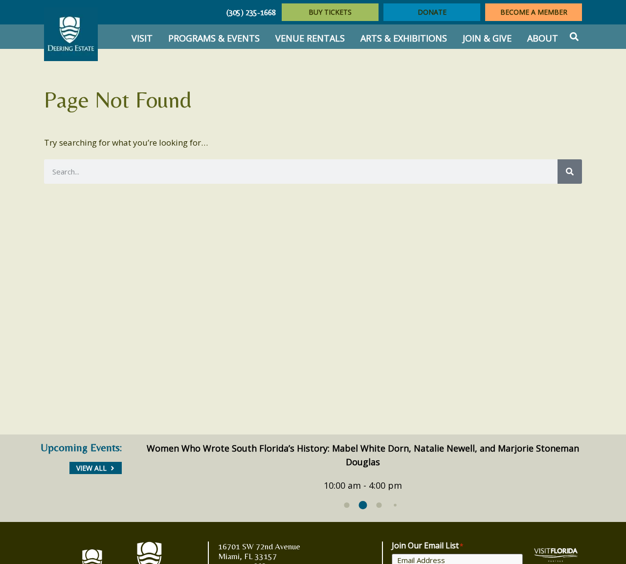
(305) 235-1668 (251, 12)
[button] (574, 37)
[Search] (570, 171)
